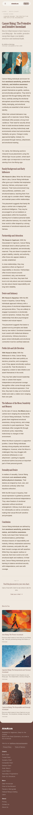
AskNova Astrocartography (19, 743)
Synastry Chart (7, 760)
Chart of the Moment (9, 786)
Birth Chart (14, 11)
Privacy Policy (7, 747)
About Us (5, 807)
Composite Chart (7, 763)
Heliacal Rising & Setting (9, 792)
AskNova (15, 3)
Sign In (26, 3)
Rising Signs (8, 14)
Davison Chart (6, 765)
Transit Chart (6, 757)
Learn (4, 11)
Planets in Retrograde (9, 789)
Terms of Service (20, 747)
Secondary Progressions (10, 774)
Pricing (4, 802)
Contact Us (5, 804)
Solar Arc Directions (8, 776)
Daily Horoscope (7, 783)
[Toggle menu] (5, 3)
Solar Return (6, 768)
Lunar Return (6, 771)
